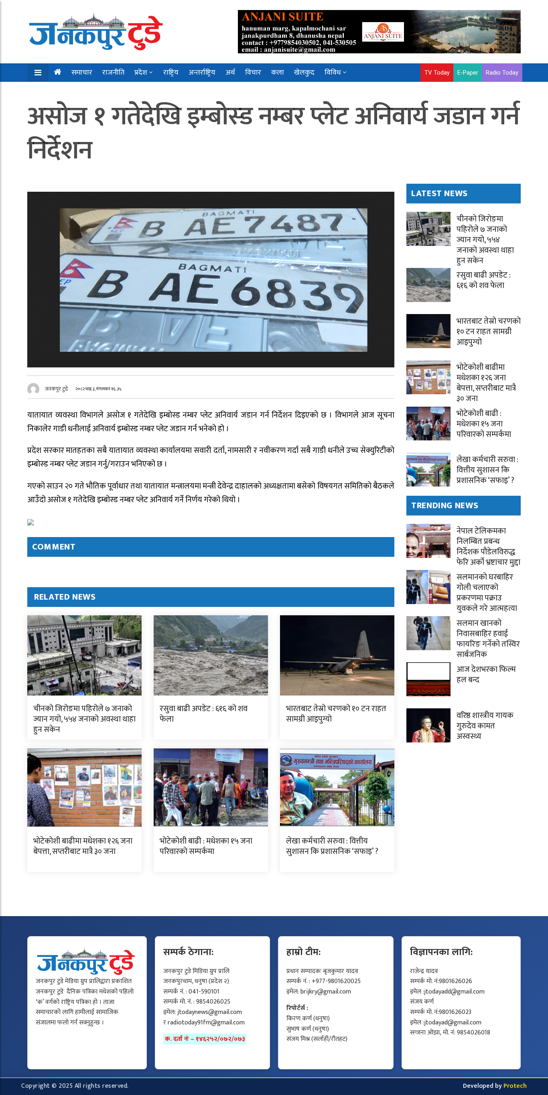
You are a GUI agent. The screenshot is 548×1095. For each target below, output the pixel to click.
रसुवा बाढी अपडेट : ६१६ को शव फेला (204, 714)
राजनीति (113, 73)
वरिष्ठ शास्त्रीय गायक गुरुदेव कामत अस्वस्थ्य (485, 726)
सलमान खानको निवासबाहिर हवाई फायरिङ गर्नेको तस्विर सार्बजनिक (488, 638)
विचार (253, 73)
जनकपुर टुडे (56, 388)
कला (277, 73)
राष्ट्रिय (171, 73)
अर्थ (230, 73)
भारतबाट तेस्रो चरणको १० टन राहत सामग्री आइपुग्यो (336, 714)
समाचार (81, 73)
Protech (515, 1086)
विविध (333, 73)
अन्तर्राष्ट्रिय (202, 73)
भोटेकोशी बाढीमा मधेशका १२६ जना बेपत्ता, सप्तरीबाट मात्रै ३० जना (82, 846)
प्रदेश (140, 73)
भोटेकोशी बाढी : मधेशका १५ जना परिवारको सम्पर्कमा (206, 846)
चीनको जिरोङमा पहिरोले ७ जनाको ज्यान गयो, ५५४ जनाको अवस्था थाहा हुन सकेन (84, 719)
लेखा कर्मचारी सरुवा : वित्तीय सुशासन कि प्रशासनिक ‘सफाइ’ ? (332, 846)
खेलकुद (304, 73)
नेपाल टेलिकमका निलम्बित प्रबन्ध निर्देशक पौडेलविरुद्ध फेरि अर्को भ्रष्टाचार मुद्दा (488, 546)
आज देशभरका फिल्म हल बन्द (486, 675)
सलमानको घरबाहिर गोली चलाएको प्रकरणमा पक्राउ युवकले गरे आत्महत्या (487, 592)
